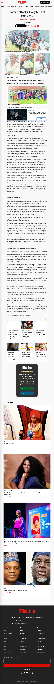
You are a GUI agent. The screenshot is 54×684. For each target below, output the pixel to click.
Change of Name (41, 652)
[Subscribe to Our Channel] (27, 673)
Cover (5, 630)
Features (6, 441)
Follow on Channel (27, 388)
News (5, 641)
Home (2, 6)
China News (26, 6)
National (8, 6)
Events (22, 628)
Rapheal (29, 22)
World (21, 644)
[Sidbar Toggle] (2, 2)
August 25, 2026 (7, 445)
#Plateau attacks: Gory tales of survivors (20, 315)
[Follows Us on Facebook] (28, 25)
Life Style (11, 490)
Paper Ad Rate (40, 649)
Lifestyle (22, 633)
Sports (5, 638)
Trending (39, 641)
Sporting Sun (23, 646)
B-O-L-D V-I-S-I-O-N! (10, 443)
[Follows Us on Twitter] (32, 25)
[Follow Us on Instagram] (32, 673)
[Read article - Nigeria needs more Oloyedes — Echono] (27, 569)
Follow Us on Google (46, 2)
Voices (22, 641)
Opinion (42, 6)
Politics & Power (34, 6)
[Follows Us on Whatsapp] (35, 25)
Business (19, 6)
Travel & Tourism (41, 638)
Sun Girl (39, 636)
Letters (5, 649)
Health (21, 630)
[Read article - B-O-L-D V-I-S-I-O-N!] (27, 422)
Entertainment (48, 6)
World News (23, 652)
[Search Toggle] (52, 2)
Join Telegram (28, 393)
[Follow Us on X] (24, 673)
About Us (39, 644)
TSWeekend (23, 638)
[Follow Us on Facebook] (21, 673)
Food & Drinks (7, 644)
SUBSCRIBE (27, 665)
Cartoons (39, 630)
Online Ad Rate (40, 646)
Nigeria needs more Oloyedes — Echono (15, 590)
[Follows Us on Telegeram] (38, 25)
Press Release (40, 633)
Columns (13, 6)
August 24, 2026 (7, 545)
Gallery (5, 646)
